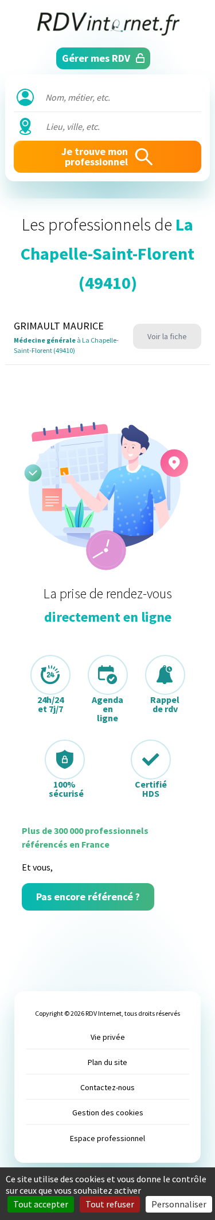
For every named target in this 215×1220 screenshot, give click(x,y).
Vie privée (108, 1037)
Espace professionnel (107, 1138)
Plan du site (107, 1062)
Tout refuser (109, 1204)
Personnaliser (178, 1204)
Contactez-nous (107, 1087)
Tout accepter (40, 1204)
